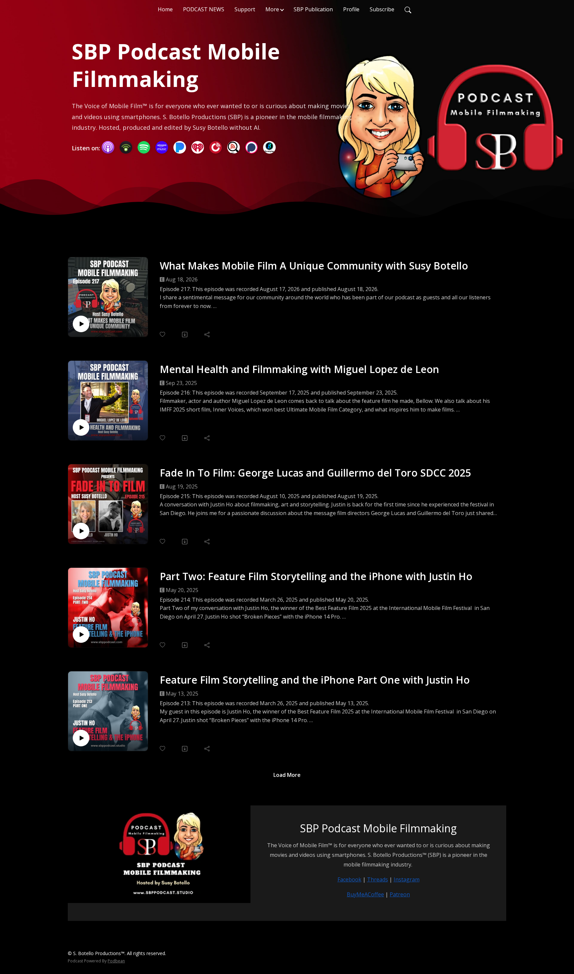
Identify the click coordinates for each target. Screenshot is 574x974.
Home (165, 9)
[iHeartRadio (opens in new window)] (197, 147)
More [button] (272, 9)
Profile (351, 9)
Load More (287, 775)
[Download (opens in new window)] (185, 334)
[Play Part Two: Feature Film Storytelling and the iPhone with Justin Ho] (81, 634)
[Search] (408, 9)
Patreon (400, 894)
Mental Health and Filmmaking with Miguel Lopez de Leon (299, 369)
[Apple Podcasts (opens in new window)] (108, 147)
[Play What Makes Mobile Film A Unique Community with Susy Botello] (81, 324)
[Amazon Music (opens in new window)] (161, 147)
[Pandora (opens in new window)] (179, 147)
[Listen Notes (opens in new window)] (233, 147)
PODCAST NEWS (203, 9)
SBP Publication (313, 9)
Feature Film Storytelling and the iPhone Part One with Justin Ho (315, 679)
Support (245, 9)
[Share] (207, 334)
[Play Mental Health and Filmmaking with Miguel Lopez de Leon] (81, 427)
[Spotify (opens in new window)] (144, 147)
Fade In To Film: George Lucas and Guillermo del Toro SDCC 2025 (315, 472)
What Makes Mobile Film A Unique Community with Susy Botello (314, 265)
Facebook (349, 879)
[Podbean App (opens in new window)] (126, 147)
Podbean (116, 961)
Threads (377, 879)
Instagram (407, 879)
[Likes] (163, 334)
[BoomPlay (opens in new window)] (269, 147)
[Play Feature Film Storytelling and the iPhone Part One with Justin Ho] (81, 738)
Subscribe (382, 9)
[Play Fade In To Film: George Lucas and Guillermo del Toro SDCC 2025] (81, 531)
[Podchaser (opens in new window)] (251, 147)
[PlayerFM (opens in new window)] (215, 147)
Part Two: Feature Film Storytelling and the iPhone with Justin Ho (316, 576)
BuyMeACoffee (365, 894)
